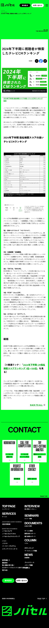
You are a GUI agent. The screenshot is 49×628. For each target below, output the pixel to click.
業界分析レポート (30, 533)
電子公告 (5, 570)
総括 (5, 101)
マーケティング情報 (30, 550)
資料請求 (25, 5)
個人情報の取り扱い (8, 565)
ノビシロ (5, 543)
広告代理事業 (6, 524)
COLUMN (3, 12)
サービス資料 (28, 531)
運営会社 (5, 562)
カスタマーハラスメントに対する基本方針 (15, 567)
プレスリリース (29, 562)
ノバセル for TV (7, 531)
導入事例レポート (30, 536)
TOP (2, 10)
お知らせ (27, 568)
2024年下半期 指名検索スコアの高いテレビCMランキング (23, 98)
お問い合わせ (37, 5)
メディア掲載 (28, 565)
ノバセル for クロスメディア (11, 536)
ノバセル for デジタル (9, 533)
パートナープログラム (9, 546)
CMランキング (28, 548)
